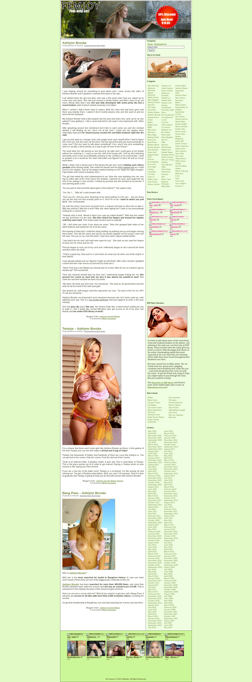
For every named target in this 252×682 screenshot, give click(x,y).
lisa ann (165, 122)
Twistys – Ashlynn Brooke (81, 328)
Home (150, 44)
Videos (178, 168)
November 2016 (154, 598)
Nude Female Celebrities (153, 421)
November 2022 (154, 480)
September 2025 (155, 440)
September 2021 (155, 505)
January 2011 (169, 529)
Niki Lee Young (167, 160)
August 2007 (169, 621)
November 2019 (154, 538)
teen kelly (179, 153)
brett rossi (152, 142)
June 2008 (168, 598)
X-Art (177, 176)
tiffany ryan (180, 161)
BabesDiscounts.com (157, 387)
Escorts (151, 159)
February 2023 (154, 476)
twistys (120, 481)
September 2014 (171, 447)
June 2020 (152, 527)
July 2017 (152, 587)
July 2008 (168, 596)
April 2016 (152, 614)
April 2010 (168, 549)
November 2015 (154, 623)
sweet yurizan (181, 143)
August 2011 (169, 516)
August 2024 (153, 451)
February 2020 (154, 531)
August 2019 (153, 543)
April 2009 (168, 576)
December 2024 (154, 447)
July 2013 (168, 478)
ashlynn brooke (107, 316)
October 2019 (153, 540)
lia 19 (164, 120)
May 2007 (168, 627)
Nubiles (164, 162)
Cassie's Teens (154, 402)
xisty (177, 178)
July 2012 (168, 505)
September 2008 (171, 592)
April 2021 (152, 514)
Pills (163, 177)
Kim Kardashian (168, 115)
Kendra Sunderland (166, 106)
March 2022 (153, 496)
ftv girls (151, 174)
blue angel (152, 135)
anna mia (152, 110)
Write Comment (109, 319)
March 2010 (169, 552)
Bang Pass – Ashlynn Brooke (84, 493)
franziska (152, 172)
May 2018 (152, 572)
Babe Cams (152, 400)
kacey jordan (167, 91)
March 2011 (169, 525)
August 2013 (169, 476)
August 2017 (153, 585)
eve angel (152, 167)
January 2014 (169, 465)
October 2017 (153, 583)
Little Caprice (166, 125)
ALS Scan (152, 107)
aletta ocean (153, 97)
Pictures (164, 174)
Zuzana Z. (179, 186)
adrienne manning (151, 89)
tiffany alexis (180, 158)
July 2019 (152, 545)
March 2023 (153, 473)
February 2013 (170, 489)
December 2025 (154, 436)
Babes (117, 316)
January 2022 (153, 498)
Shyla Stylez (180, 121)
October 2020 (153, 520)
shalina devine (181, 119)
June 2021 (152, 511)
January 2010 (169, 556)
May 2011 (168, 520)
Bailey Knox (152, 125)
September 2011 (171, 514)
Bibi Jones (152, 130)
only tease (166, 169)
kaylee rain (166, 100)
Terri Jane (179, 156)
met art (164, 140)
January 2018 (153, 578)
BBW (150, 127)
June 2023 (152, 469)
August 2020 (153, 525)
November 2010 (170, 534)
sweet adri (179, 141)
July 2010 (168, 543)
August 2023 (153, 465)
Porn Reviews (174, 397)
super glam (180, 134)
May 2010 (168, 547)
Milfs (163, 142)
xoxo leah (179, 181)
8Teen (150, 397)
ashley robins (153, 112)
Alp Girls (151, 105)
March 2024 (153, 456)
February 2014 (170, 462)
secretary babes (179, 101)
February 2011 (170, 527)
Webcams (179, 173)
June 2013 (168, 480)
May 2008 (168, 601)
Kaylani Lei (165, 98)
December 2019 (154, 536)
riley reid (165, 186)
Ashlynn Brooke (74, 43)
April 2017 (152, 589)
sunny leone (180, 131)
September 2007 (171, 618)
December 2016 (154, 596)
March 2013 (169, 487)
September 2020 (155, 523)
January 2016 (153, 618)
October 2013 (169, 471)
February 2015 (170, 436)
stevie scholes (181, 126)
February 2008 (170, 607)
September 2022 (155, 485)
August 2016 (153, 605)
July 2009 (168, 569)
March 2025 (153, 444)
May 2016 (152, 612)
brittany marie (153, 145)
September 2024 (155, 449)
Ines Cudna (152, 182)
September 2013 (171, 473)
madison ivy (166, 130)
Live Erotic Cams (155, 407)
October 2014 (169, 444)
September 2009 (171, 565)
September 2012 (171, 500)
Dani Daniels (153, 150)
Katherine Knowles (165, 94)
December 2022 (154, 478)
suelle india (180, 129)
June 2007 (168, 625)
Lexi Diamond (167, 117)
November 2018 (154, 563)
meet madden (167, 137)
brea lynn (152, 140)
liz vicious (165, 127)
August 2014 (169, 449)
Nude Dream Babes (156, 417)
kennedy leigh (167, 110)
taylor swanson (181, 146)
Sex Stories (180, 116)
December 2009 (170, 558)
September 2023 (155, 462)
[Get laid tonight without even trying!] (167, 77)
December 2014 (170, 440)
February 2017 (154, 594)
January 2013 (169, 491)
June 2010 (168, 545)
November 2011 (170, 511)
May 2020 (152, 529)
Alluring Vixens (154, 102)
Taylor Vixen (180, 148)
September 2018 (155, 567)
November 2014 (170, 442)
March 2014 (169, 460)
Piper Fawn (166, 179)
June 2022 (152, 489)
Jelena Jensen (154, 184)
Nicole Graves (167, 157)
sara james (180, 98)
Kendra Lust (166, 103)
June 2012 (168, 507)
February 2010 (170, 554)
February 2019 (154, 556)
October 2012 (169, 498)
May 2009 (168, 574)
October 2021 (153, 502)
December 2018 (154, 560)
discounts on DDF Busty (162, 383)
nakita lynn (166, 150)
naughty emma (167, 155)
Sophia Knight (181, 124)
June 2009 (168, 572)
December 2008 (170, 585)
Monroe (164, 145)
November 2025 (154, 438)
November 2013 (170, 469)
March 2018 (153, 576)
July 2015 (152, 627)
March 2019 (153, 554)
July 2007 (168, 623)
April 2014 (168, 458)
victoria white (181, 166)
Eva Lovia (152, 164)
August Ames (153, 117)
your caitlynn (180, 183)
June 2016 (152, 610)
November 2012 (170, 496)
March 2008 (169, 605)
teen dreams (180, 151)
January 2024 (153, 458)
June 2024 (152, 453)
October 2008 (169, 589)
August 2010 (169, 540)
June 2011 (168, 518)
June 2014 (168, 453)
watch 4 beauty (181, 171)
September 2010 (171, 538)
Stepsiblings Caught (177, 410)
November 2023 (154, 460)
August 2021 (153, 507)
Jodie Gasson (167, 88)
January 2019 (153, 558)
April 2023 (152, 471)
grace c (151, 177)
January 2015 (169, 438)
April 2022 (152, 494)
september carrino (179, 113)
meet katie (165, 135)
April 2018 (152, 574)
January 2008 (169, 610)
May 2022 (152, 491)
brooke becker (154, 147)
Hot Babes (152, 405)
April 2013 (168, 485)
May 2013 (168, 482)
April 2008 (168, 603)
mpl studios (166, 147)
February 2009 (170, 581)
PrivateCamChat (175, 402)
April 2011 (168, 523)
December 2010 (170, 531)
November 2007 (170, 614)
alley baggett (153, 100)
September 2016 (155, 603)
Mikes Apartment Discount (155, 411)
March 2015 (169, 433)
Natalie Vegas (167, 152)
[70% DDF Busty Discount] (167, 337)
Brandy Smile (153, 137)
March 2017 (153, 592)
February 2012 (170, 509)
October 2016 (153, 601)
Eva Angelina (153, 162)
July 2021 (152, 509)
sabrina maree (181, 88)
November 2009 (170, 560)
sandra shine (181, 95)
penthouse (165, 172)
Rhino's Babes (175, 405)
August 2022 (153, 487)
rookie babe (180, 86)
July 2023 (152, 467)
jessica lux (166, 86)
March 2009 (169, 578)
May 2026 (152, 431)
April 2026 (152, 433)
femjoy (151, 169)
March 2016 (153, 616)
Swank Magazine (179, 137)
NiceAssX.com (154, 415)
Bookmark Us (160, 44)
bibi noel (151, 132)
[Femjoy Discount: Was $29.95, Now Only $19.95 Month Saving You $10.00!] (126, 38)
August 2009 (169, 567)
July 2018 (152, 569)
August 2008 (169, 594)
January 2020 (153, 534)
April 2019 (152, 552)
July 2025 (152, 442)
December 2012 (170, 494)
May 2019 (152, 549)
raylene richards (165, 183)
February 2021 (154, 516)
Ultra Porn (173, 412)
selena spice (180, 105)
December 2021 (154, 500)
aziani (150, 120)
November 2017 (154, 581)
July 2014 (168, 451)
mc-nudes (165, 132)
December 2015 (154, 621)
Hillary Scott (153, 179)
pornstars (173, 400)
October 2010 (169, 536)
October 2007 (169, 616)
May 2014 (168, 456)
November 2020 (154, 518)
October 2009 (169, 563)
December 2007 (170, 612)
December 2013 (170, 467)
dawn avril (152, 152)
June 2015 (168, 431)
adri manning (153, 86)
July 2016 (152, 607)
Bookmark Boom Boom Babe (95, 46)
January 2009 (169, 583)
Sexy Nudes (174, 407)
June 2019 (152, 547)
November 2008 (170, 587)
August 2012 (169, 502)
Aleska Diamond (151, 94)
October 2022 (153, 482)
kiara (163, 112)
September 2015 (155, 625)
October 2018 (153, 565)
